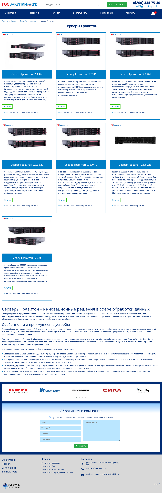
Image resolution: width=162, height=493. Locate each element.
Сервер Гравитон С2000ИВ (27, 164)
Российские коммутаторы (53, 469)
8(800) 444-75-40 (146, 2)
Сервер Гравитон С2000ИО (81, 164)
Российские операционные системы (57, 472)
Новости (34, 12)
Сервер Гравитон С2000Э (27, 258)
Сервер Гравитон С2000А (81, 74)
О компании (11, 12)
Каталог (56, 12)
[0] (153, 14)
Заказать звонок (117, 4)
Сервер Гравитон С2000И (135, 74)
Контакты (130, 12)
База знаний (106, 12)
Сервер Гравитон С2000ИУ (135, 164)
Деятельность (80, 12)
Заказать (9, 34)
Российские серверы (51, 463)
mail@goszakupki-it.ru (147, 6)
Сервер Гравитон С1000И (27, 74)
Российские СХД (48, 466)
